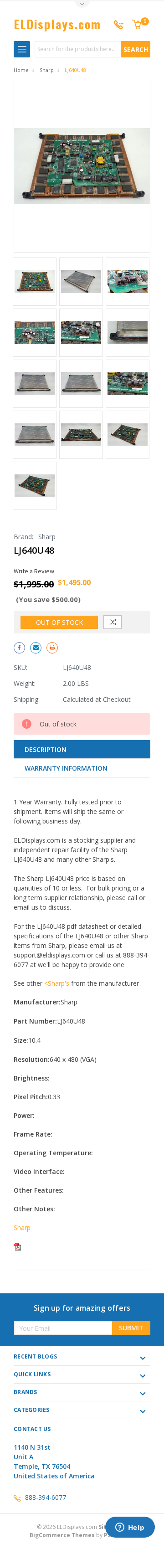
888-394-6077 (45, 1497)
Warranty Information (66, 768)
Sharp (47, 70)
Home (21, 70)
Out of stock (59, 622)
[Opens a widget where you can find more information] (130, 1528)
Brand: (24, 536)
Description (46, 749)
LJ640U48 (75, 70)
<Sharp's (56, 983)
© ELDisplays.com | (82, 1527)
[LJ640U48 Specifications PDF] (17, 1246)
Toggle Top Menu (82, 4)
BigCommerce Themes (62, 1535)
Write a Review (34, 571)
